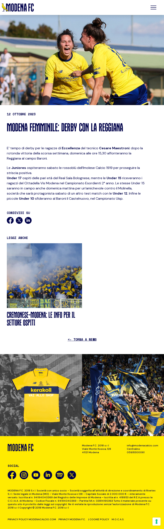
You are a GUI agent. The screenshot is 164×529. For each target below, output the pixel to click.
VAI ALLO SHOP (41, 395)
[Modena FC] (18, 7)
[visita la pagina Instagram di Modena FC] (24, 475)
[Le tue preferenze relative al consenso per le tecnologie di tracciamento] (156, 521)
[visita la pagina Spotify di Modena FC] (60, 475)
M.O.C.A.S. (118, 519)
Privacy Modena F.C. (72, 519)
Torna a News (82, 339)
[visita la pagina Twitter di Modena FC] (71, 475)
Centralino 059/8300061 (136, 450)
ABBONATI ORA (123, 395)
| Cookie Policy (98, 519)
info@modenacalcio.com (141, 445)
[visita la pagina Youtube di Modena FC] (36, 475)
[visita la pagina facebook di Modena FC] (12, 475)
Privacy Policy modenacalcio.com (32, 519)
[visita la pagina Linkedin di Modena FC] (48, 475)
